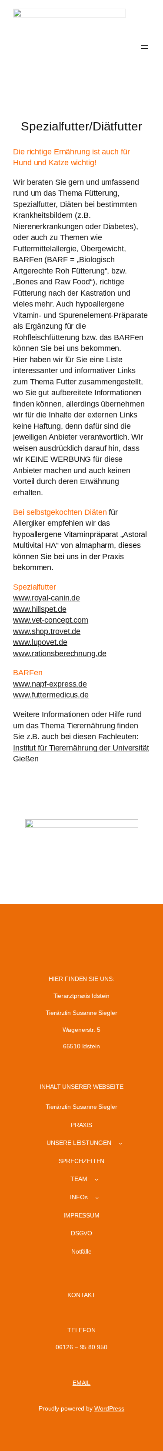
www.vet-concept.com (50, 620)
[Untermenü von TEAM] (96, 1179)
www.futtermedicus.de (51, 694)
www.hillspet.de (40, 609)
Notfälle (81, 1251)
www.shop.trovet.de (46, 631)
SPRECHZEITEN (82, 1160)
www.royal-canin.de (46, 598)
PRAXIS (81, 1124)
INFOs (79, 1197)
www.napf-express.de (50, 684)
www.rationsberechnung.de (59, 653)
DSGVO (82, 1233)
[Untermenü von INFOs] (97, 1197)
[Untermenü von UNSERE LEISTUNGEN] (120, 1143)
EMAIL (82, 1382)
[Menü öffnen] (145, 47)
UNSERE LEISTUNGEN (79, 1142)
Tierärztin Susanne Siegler (81, 1106)
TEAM (78, 1178)
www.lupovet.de (40, 642)
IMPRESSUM (81, 1215)
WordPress (109, 1408)
